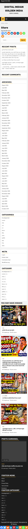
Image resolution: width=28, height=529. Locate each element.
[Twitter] (5, 33)
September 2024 (6, 128)
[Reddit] (8, 33)
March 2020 (5, 206)
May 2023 (4, 150)
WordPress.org (6, 262)
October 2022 (5, 163)
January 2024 (5, 143)
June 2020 (4, 201)
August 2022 (5, 166)
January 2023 (5, 158)
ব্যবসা (3, 235)
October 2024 (5, 125)
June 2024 (4, 135)
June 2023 (4, 148)
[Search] (26, 19)
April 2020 (4, 203)
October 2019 (5, 208)
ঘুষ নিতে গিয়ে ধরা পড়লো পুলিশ (8, 50)
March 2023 (5, 156)
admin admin (14, 332)
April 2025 (4, 110)
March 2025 (5, 113)
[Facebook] (2, 33)
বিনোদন (3, 230)
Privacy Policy (5, 483)
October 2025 (5, 100)
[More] (2, 36)
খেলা (3, 225)
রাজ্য (3, 240)
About (3, 481)
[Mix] (21, 33)
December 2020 (6, 191)
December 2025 (6, 95)
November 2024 (6, 123)
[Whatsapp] (24, 33)
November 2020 (6, 193)
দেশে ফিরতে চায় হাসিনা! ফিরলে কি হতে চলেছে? (11, 60)
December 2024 (6, 120)
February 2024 (5, 140)
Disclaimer (4, 488)
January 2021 (5, 188)
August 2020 (5, 196)
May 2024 (4, 138)
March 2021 (5, 186)
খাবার (3, 223)
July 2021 (4, 178)
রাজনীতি (3, 238)
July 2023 (4, 145)
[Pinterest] (14, 33)
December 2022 (6, 161)
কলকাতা (3, 220)
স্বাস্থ (3, 245)
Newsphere (22, 522)
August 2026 (5, 85)
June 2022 (4, 171)
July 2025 (4, 108)
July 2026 (4, 88)
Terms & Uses (5, 485)
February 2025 (5, 115)
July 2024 (4, 133)
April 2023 (4, 153)
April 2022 (4, 173)
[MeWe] (17, 33)
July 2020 (4, 198)
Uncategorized (5, 218)
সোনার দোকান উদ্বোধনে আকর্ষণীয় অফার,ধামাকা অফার (12, 466)
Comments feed (6, 260)
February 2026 (5, 93)
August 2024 (5, 130)
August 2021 (5, 176)
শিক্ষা (3, 243)
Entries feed (5, 257)
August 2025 (5, 105)
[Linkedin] (11, 33)
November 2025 (6, 98)
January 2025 (5, 118)
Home (3, 478)
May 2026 (4, 90)
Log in (3, 255)
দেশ (2, 228)
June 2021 (4, 181)
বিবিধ (3, 233)
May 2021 (4, 183)
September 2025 (6, 103)
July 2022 (4, 168)
